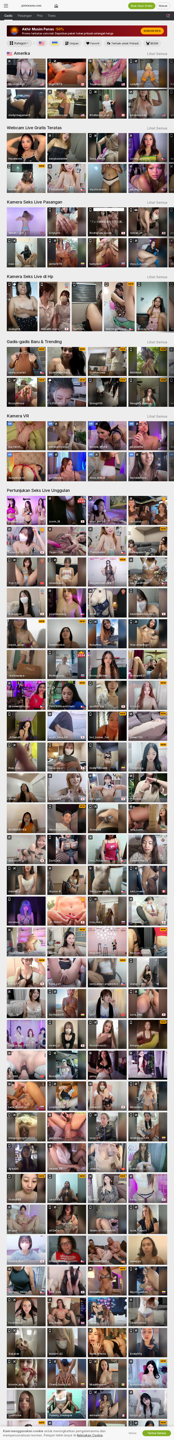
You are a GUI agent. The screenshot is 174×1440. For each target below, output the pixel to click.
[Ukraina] (54, 43)
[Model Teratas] (56, 5)
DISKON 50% (152, 30)
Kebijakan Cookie (90, 1435)
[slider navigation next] (165, 89)
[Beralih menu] (6, 5)
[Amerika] (41, 43)
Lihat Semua (157, 54)
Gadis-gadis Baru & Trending (34, 341)
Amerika (22, 53)
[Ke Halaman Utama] (31, 5)
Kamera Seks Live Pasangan (34, 202)
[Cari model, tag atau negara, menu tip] (168, 15)
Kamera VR (18, 415)
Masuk (163, 5)
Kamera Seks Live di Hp (30, 276)
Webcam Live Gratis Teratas (34, 127)
